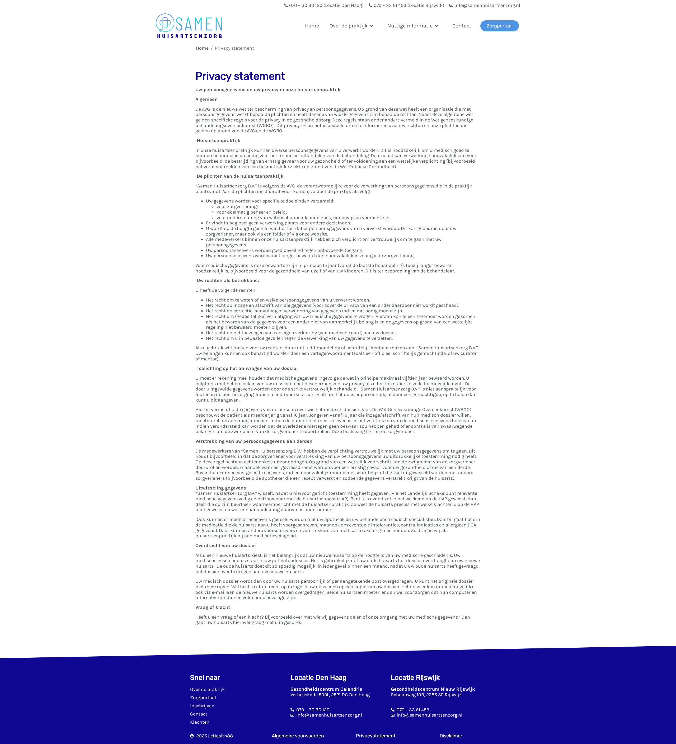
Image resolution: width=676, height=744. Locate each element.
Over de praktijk (207, 689)
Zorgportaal (203, 697)
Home (312, 26)
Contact (461, 26)
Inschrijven (202, 706)
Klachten (199, 722)
